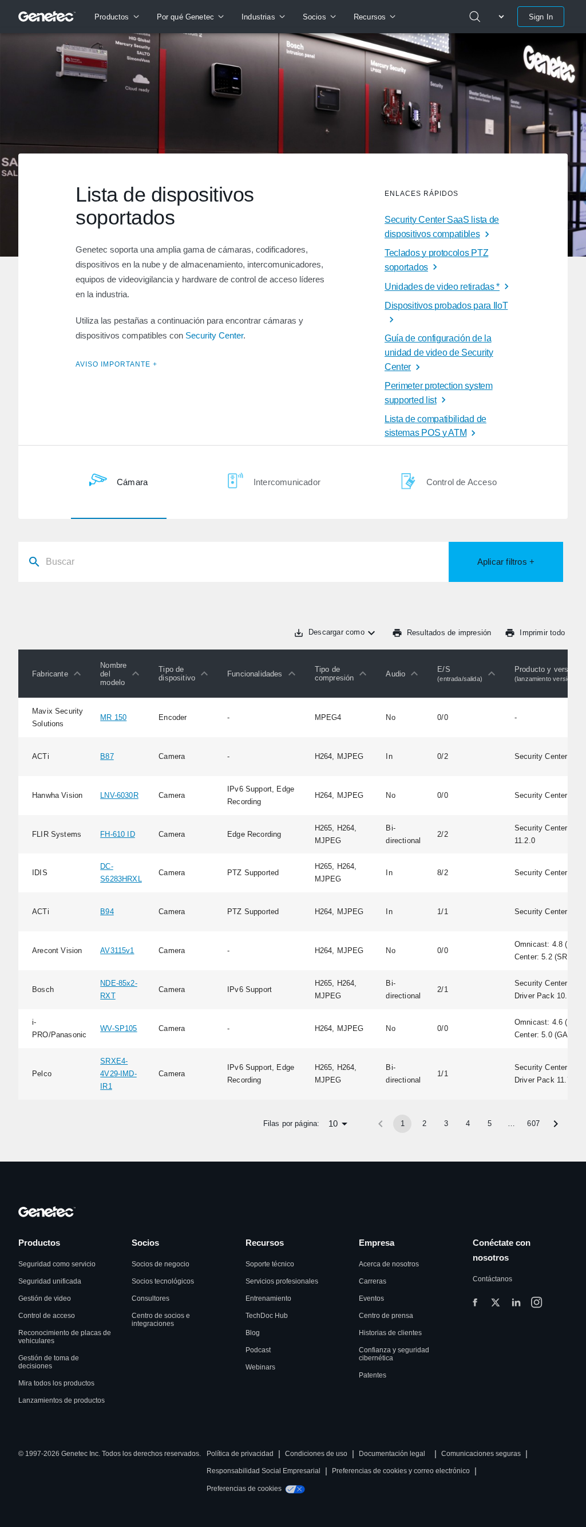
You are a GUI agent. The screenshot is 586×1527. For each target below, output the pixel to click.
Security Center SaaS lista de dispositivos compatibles (442, 227)
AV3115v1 (117, 950)
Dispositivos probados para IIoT (446, 305)
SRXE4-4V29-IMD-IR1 (118, 1074)
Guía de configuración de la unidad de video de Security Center (439, 352)
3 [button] (446, 1123)
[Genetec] (47, 16)
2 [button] (424, 1123)
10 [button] (333, 1123)
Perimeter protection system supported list (439, 393)
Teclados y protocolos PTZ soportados (436, 260)
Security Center (214, 335)
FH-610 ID (117, 834)
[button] (59, 673)
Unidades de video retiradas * (442, 287)
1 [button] (403, 1123)
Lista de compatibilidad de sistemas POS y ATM (435, 426)
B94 (107, 911)
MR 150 (113, 717)
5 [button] (490, 1123)
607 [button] (533, 1123)
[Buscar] (475, 16)
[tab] (118, 482)
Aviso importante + (116, 364)
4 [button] (468, 1123)
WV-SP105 (118, 1028)
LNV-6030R (119, 795)
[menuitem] (116, 16)
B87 (107, 756)
